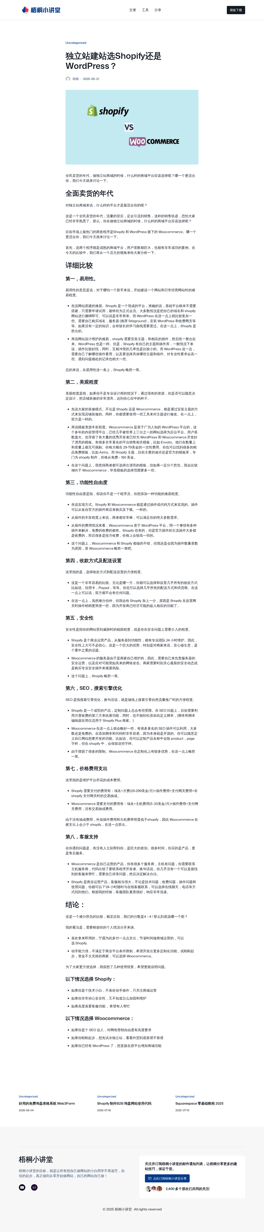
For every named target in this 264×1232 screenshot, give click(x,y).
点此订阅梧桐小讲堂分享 (170, 1178)
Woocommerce (139, 956)
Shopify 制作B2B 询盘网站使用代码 (124, 1103)
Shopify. (81, 943)
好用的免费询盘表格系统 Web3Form (47, 1103)
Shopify (119, 231)
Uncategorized (76, 43)
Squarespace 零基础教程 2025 (199, 1103)
